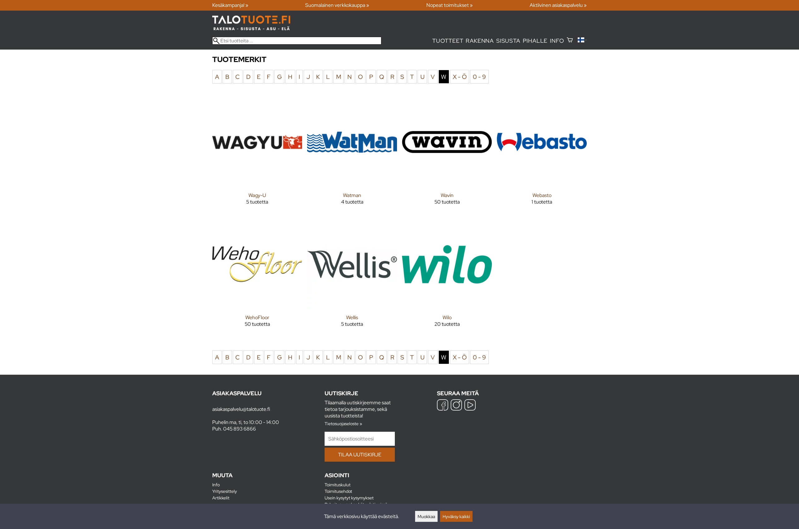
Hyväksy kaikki (456, 516)
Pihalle (535, 41)
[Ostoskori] (570, 40)
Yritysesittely (224, 491)
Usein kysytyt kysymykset (349, 498)
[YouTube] (470, 405)
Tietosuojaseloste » (343, 423)
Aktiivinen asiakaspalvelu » (558, 5)
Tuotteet (447, 41)
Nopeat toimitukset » (449, 5)
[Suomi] (582, 40)
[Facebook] (442, 405)
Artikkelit (220, 498)
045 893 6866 (239, 429)
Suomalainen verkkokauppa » (337, 5)
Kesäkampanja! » (230, 5)
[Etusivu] (251, 28)
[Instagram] (456, 405)
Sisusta (508, 41)
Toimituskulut (337, 485)
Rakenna (480, 41)
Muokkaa (426, 516)
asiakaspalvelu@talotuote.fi (241, 409)
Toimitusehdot (338, 491)
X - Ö (460, 77)
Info (557, 41)
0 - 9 (479, 77)
